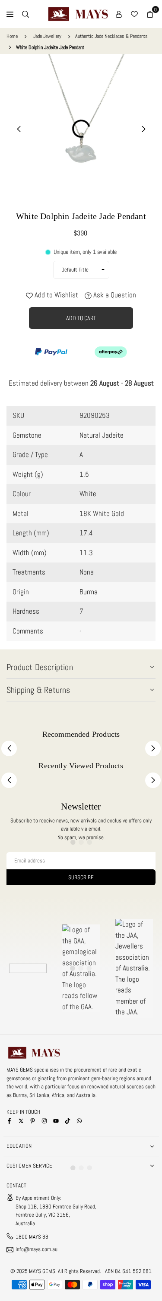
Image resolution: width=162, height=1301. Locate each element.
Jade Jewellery (47, 36)
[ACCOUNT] (119, 14)
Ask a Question (114, 295)
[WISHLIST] (134, 14)
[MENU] (10, 14)
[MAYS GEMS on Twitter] (21, 1120)
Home (12, 36)
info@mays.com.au (36, 1249)
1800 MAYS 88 (32, 1236)
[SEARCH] (25, 14)
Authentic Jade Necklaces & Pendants (111, 36)
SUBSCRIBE (81, 877)
